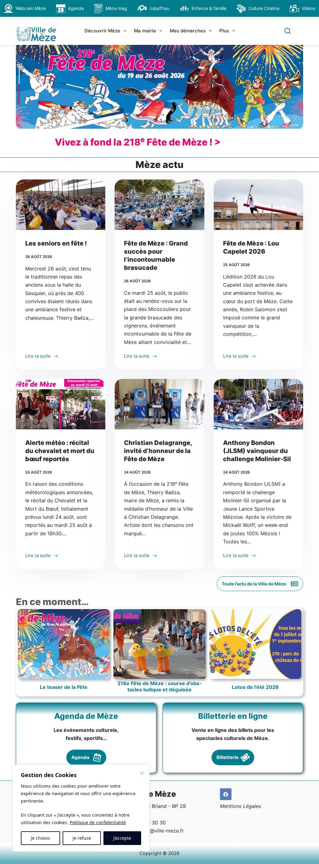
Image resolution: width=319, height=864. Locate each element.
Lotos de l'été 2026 (255, 687)
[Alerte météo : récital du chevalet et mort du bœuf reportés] (60, 404)
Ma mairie (145, 31)
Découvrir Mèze (102, 31)
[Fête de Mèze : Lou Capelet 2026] (258, 204)
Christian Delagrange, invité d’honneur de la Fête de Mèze (158, 451)
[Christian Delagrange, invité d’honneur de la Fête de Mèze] (159, 404)
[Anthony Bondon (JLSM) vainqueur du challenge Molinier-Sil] (258, 404)
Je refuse (82, 838)
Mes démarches (188, 31)
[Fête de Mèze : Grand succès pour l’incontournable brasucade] (159, 204)
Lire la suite (38, 356)
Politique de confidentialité (98, 822)
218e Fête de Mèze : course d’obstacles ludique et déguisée (159, 686)
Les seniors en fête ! (56, 243)
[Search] (287, 31)
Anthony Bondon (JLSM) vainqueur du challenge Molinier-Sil (257, 451)
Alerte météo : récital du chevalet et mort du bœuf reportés (59, 451)
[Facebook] (226, 794)
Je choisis (40, 838)
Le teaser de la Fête (64, 687)
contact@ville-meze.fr (158, 831)
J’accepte (122, 838)
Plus (224, 31)
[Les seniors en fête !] (60, 204)
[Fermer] (142, 773)
